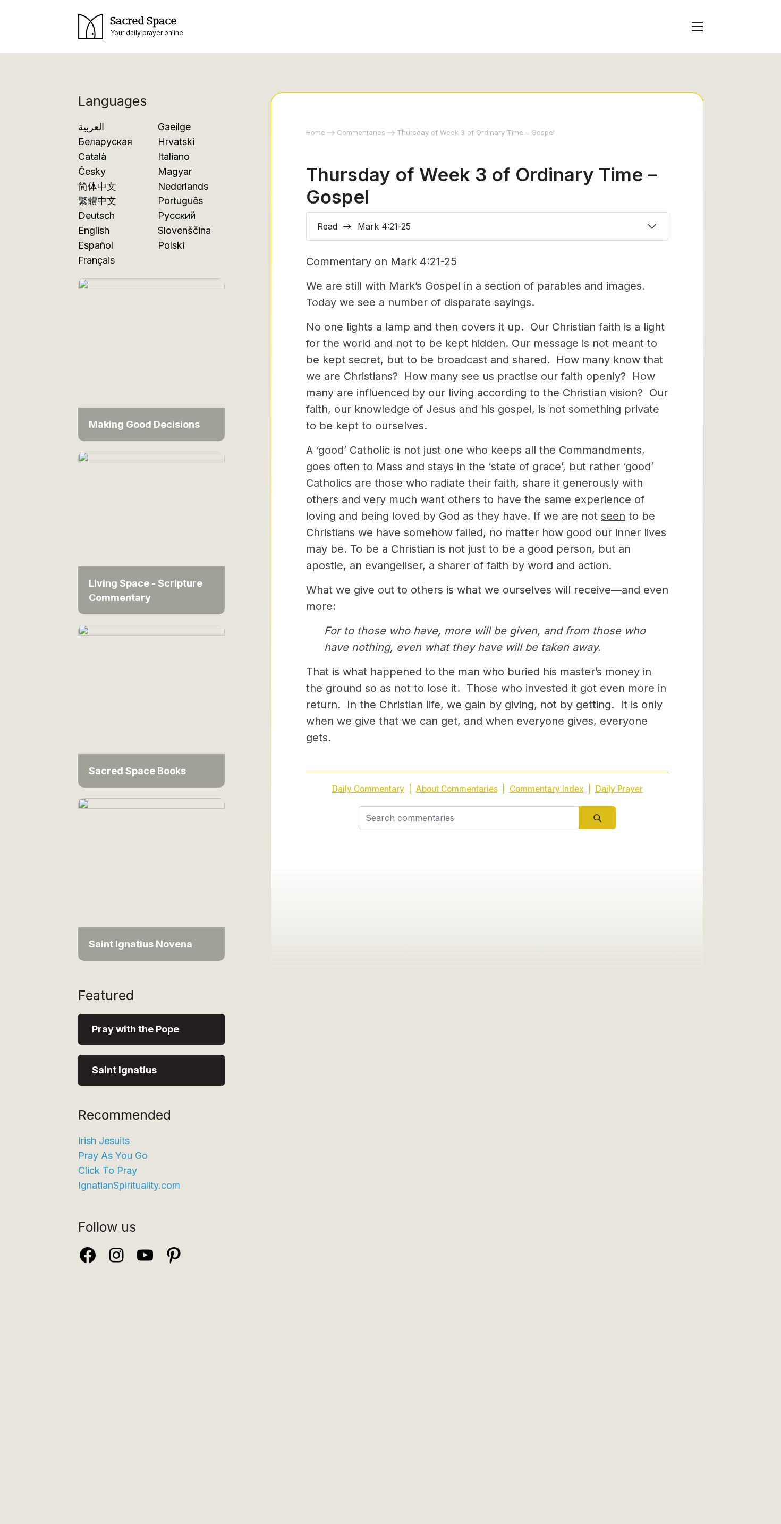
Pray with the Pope (135, 1029)
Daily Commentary (368, 789)
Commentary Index (547, 789)
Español (95, 245)
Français (96, 260)
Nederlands (183, 186)
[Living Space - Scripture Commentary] (151, 532)
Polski (171, 245)
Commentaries (361, 132)
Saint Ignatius (124, 1070)
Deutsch (96, 215)
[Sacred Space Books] (151, 705)
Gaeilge (174, 126)
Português (180, 200)
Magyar (175, 171)
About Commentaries (457, 789)
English (93, 230)
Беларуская (105, 141)
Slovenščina (184, 230)
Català (92, 156)
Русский (177, 215)
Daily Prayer (619, 789)
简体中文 (97, 186)
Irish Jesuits (104, 1140)
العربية (91, 126)
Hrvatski (176, 141)
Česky (92, 171)
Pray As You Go (113, 1155)
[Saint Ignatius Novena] (151, 878)
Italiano (174, 156)
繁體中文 (97, 200)
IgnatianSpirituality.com (129, 1185)
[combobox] (469, 817)
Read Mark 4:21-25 (364, 226)
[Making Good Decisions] (151, 359)
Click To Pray (107, 1170)
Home (315, 132)
